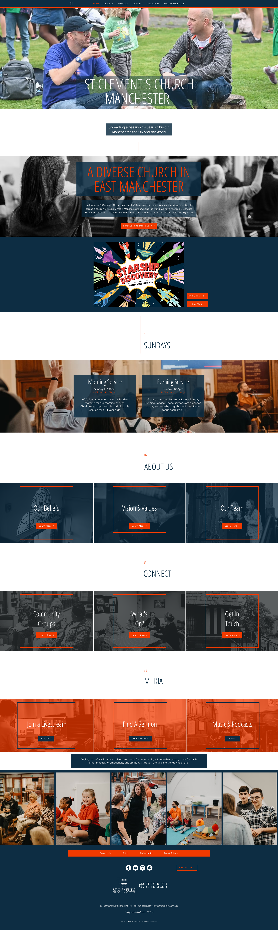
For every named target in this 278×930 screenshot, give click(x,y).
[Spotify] (149, 868)
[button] (108, 4)
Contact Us (105, 853)
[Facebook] (128, 868)
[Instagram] (142, 868)
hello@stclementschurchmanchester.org (149, 905)
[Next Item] (273, 808)
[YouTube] (135, 868)
